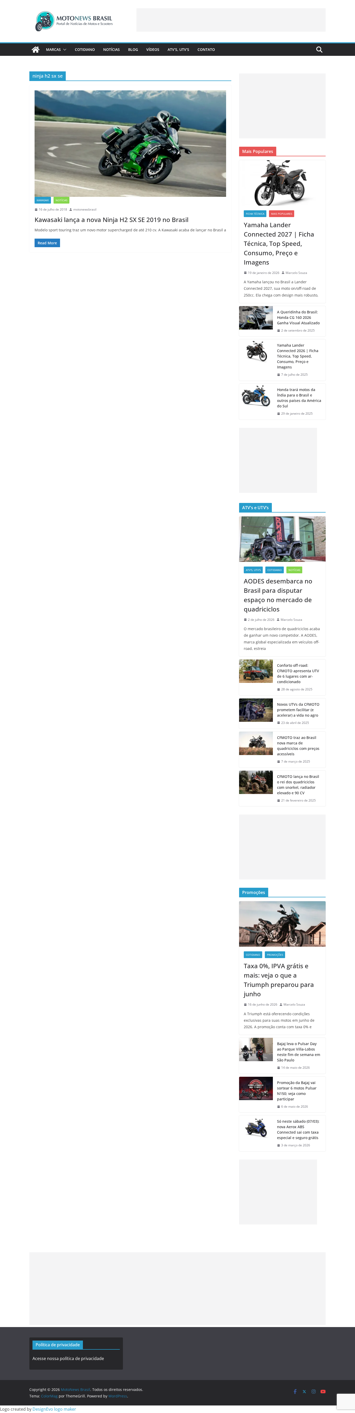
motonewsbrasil (84, 209)
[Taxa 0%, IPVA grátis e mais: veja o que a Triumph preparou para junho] (282, 924)
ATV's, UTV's (253, 570)
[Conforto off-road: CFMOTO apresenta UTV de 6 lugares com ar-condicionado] (256, 677)
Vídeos (152, 49)
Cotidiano (85, 49)
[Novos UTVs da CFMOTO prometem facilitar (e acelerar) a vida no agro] (256, 713)
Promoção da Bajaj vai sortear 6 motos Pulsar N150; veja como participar (297, 1090)
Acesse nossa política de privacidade (68, 1358)
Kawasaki (43, 200)
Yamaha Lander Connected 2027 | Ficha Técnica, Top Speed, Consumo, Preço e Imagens (279, 243)
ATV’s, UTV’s (178, 49)
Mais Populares (281, 214)
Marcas (53, 49)
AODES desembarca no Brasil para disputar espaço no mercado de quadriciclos (278, 595)
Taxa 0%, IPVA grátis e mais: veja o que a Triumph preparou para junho (279, 979)
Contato (206, 49)
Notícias (111, 49)
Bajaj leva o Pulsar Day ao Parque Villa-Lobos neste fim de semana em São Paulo (298, 1051)
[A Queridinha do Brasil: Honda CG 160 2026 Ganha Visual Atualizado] (256, 321)
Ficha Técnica (255, 214)
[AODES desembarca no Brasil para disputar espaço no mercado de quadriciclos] (282, 539)
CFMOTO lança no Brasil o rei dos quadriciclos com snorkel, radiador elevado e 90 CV (298, 784)
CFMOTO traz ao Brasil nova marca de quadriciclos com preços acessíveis (298, 745)
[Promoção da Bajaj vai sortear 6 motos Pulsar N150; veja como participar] (256, 1095)
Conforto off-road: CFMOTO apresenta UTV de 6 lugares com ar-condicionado (298, 673)
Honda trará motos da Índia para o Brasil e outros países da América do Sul (299, 397)
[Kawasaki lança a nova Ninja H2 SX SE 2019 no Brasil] (130, 143)
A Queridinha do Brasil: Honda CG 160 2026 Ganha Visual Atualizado (298, 317)
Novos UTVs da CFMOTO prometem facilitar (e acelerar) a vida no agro (298, 710)
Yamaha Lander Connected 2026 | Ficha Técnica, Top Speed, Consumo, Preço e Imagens (297, 356)
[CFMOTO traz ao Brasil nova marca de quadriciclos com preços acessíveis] (256, 750)
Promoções (275, 955)
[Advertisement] (231, 20)
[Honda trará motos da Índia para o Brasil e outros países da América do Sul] (256, 402)
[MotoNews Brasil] (35, 49)
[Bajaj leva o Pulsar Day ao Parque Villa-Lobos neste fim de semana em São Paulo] (256, 1056)
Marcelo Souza (296, 273)
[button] (64, 49)
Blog (133, 49)
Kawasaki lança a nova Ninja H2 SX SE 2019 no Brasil (111, 219)
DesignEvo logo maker (54, 1409)
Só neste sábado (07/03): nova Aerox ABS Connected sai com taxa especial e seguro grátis (298, 1129)
